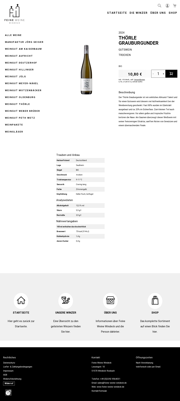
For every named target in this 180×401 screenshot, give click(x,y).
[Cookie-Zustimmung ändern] (8, 392)
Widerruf (9, 383)
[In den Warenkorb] (171, 74)
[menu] (27, 84)
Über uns (158, 12)
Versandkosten (139, 80)
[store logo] (14, 14)
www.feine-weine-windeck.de (110, 387)
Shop (173, 12)
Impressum (8, 371)
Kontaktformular (99, 391)
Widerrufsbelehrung (12, 379)
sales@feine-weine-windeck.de (112, 383)
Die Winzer (139, 12)
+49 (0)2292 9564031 (110, 379)
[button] (159, 5)
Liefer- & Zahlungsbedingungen (17, 366)
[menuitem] (13, 35)
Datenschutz (9, 363)
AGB (5, 375)
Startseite (117, 12)
